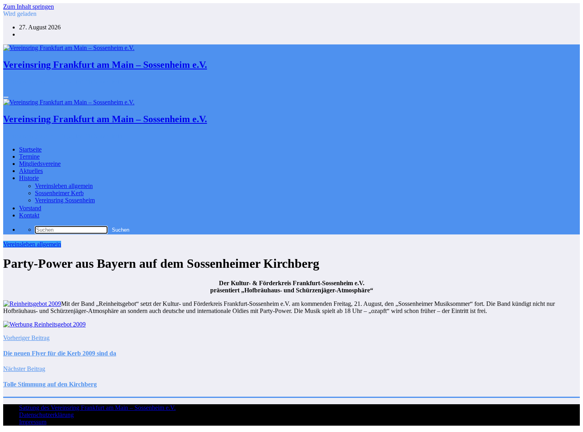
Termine (29, 156)
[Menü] (6, 97)
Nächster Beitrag (24, 368)
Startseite (30, 149)
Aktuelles (31, 170)
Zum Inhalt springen (28, 6)
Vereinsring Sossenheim (65, 200)
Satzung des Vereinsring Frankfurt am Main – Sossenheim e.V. (97, 407)
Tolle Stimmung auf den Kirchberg (50, 384)
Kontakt (29, 215)
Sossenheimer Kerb (59, 193)
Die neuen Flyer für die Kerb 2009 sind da (59, 353)
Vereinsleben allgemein (64, 185)
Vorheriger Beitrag (26, 337)
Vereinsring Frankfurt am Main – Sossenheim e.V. (105, 65)
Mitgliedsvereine (40, 163)
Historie (29, 178)
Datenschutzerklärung (46, 414)
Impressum (32, 422)
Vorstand (30, 208)
